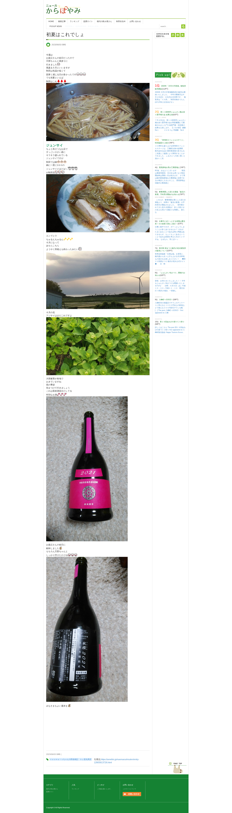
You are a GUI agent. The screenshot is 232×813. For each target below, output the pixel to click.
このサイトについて (129, 789)
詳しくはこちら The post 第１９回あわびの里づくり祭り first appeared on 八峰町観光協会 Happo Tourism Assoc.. (170, 329)
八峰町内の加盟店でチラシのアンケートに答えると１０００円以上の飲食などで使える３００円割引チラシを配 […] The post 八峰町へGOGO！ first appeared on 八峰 (170, 308)
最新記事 (62, 21)
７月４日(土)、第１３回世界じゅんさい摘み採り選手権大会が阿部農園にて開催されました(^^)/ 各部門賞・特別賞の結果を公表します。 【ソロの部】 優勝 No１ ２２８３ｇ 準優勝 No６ (172, 125)
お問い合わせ (135, 21)
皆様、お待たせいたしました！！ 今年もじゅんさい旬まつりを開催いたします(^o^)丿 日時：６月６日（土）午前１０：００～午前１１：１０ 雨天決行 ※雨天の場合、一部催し (170, 286)
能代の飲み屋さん (104, 21)
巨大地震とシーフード (74, 26)
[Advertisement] (137, 9)
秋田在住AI (120, 21)
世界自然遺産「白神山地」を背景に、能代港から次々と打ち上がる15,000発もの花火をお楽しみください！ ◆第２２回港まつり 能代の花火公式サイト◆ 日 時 (170, 259)
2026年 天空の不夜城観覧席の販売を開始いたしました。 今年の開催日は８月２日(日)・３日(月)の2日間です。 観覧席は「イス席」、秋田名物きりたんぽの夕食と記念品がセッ (170, 97)
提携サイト (88, 21)
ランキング (74, 21)
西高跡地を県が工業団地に (169, 167)
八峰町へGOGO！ (166, 300)
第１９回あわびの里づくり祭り (172, 322)
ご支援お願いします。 (104, 789)
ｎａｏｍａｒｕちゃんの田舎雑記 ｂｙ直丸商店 (70, 759)
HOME (51, 21)
